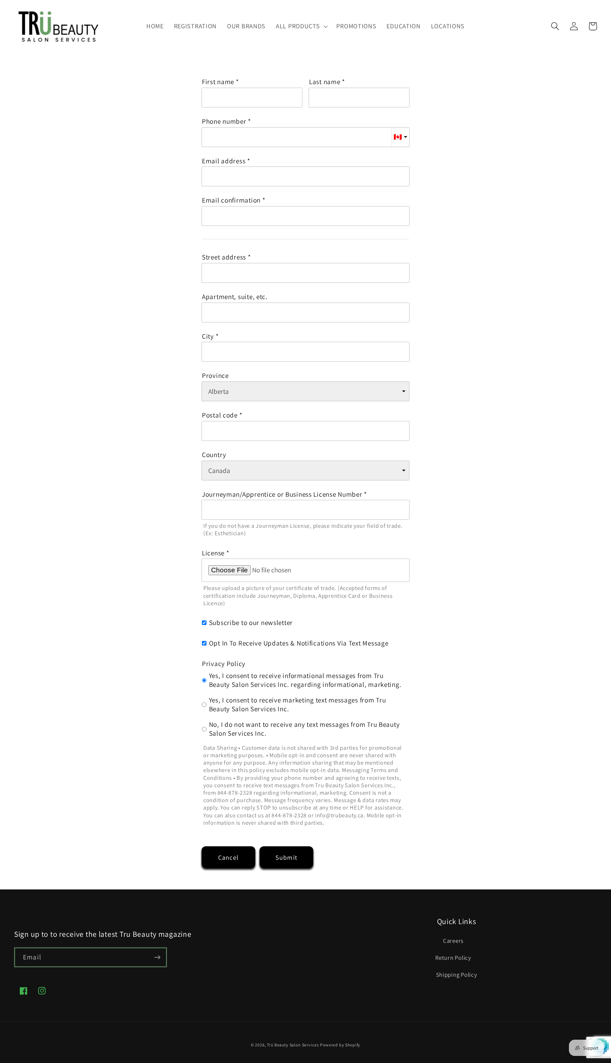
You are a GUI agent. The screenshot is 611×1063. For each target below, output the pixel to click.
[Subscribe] (157, 957)
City (208, 336)
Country (214, 454)
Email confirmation (231, 200)
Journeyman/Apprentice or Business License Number (282, 494)
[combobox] (305, 272)
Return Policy (453, 958)
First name (218, 81)
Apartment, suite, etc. (235, 296)
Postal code (220, 415)
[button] (301, 26)
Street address (224, 257)
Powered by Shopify (340, 1044)
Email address (223, 161)
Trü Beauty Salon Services (293, 1044)
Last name (324, 81)
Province (215, 375)
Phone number (224, 121)
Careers (453, 941)
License (213, 553)
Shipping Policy (456, 975)
